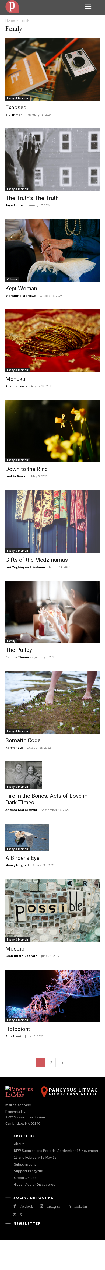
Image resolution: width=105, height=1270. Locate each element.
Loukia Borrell (16, 476)
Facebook (26, 1206)
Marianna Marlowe (20, 296)
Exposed (16, 107)
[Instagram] (41, 1206)
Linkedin (80, 1206)
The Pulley (18, 650)
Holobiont (17, 1029)
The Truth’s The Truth (32, 198)
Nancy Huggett (17, 865)
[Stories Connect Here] (43, 6)
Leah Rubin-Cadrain (21, 956)
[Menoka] (52, 340)
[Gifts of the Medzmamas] (52, 521)
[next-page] (62, 1062)
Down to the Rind (26, 469)
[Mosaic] (52, 910)
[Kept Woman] (52, 250)
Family (11, 641)
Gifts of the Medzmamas (36, 560)
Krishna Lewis (16, 386)
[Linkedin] (69, 1206)
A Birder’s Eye (22, 858)
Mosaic (14, 948)
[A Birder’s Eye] (52, 837)
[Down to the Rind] (52, 431)
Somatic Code (23, 740)
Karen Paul (14, 747)
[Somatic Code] (52, 702)
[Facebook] (14, 1206)
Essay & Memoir (17, 98)
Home (10, 20)
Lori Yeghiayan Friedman (25, 567)
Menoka (15, 379)
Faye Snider (14, 205)
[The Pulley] (52, 612)
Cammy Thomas (18, 657)
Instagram (53, 1206)
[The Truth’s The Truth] (52, 159)
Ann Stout (13, 1036)
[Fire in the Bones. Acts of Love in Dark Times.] (52, 775)
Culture (12, 279)
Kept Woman (21, 288)
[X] (14, 1215)
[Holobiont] (52, 996)
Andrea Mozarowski (21, 810)
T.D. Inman (14, 114)
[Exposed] (52, 69)
